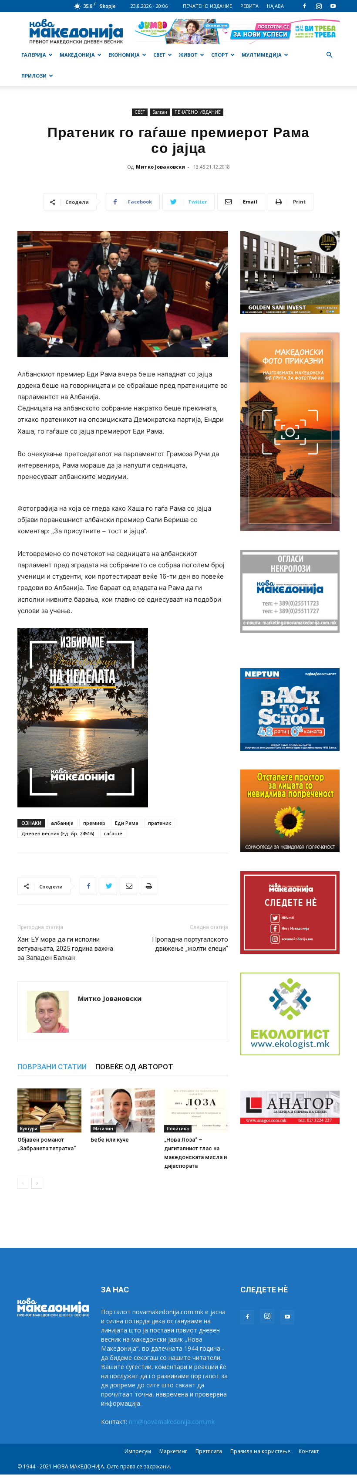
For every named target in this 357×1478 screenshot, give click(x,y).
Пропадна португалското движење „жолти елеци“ (190, 944)
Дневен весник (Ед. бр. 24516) (57, 833)
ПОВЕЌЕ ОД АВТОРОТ (134, 1066)
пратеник (159, 823)
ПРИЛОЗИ (34, 75)
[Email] (128, 886)
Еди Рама (126, 823)
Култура (28, 1128)
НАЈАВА (275, 6)
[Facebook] (304, 6)
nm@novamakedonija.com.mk (172, 1421)
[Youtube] (333, 6)
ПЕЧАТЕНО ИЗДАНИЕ (207, 6)
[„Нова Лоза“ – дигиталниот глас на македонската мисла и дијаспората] (196, 1110)
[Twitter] (108, 886)
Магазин (103, 1128)
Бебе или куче (110, 1139)
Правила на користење (260, 1451)
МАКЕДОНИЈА (77, 54)
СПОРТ (219, 54)
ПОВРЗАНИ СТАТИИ (52, 1066)
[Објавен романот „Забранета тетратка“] (49, 1110)
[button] (329, 55)
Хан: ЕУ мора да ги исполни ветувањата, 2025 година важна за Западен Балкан (65, 949)
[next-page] (36, 1183)
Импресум (138, 1451)
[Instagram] (318, 6)
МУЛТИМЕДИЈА (262, 54)
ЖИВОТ (188, 54)
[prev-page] (22, 1183)
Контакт (309, 1451)
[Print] (148, 886)
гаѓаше (113, 833)
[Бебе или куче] (123, 1110)
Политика (178, 1128)
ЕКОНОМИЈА (124, 54)
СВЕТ (159, 54)
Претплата (208, 1451)
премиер (94, 823)
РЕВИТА (249, 6)
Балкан (159, 112)
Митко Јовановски (160, 166)
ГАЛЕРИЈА (33, 54)
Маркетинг (173, 1451)
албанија (62, 823)
